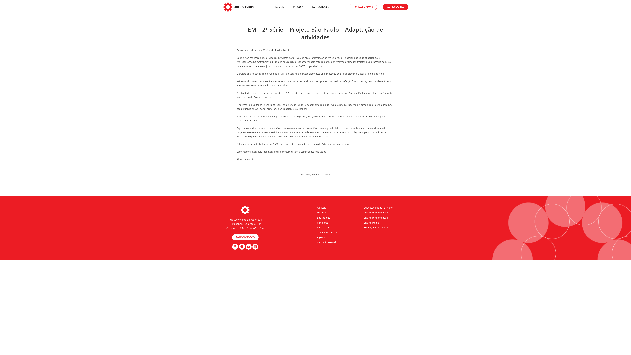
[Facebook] (242, 247)
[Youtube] (249, 247)
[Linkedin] (255, 247)
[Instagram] (235, 247)
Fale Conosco (320, 6)
